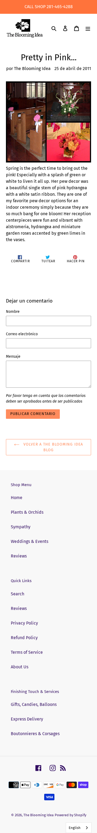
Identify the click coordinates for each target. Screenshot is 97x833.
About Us (19, 666)
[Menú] (87, 28)
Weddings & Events (29, 541)
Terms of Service (27, 652)
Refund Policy (24, 637)
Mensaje (13, 356)
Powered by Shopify (70, 815)
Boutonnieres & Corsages (35, 733)
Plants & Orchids (27, 512)
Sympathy (20, 526)
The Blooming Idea (38, 815)
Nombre (13, 311)
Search (17, 593)
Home (16, 497)
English (75, 828)
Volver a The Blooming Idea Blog (52, 447)
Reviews (19, 556)
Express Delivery (27, 719)
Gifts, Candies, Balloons (34, 704)
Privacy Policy (24, 623)
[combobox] (79, 827)
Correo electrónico (22, 334)
